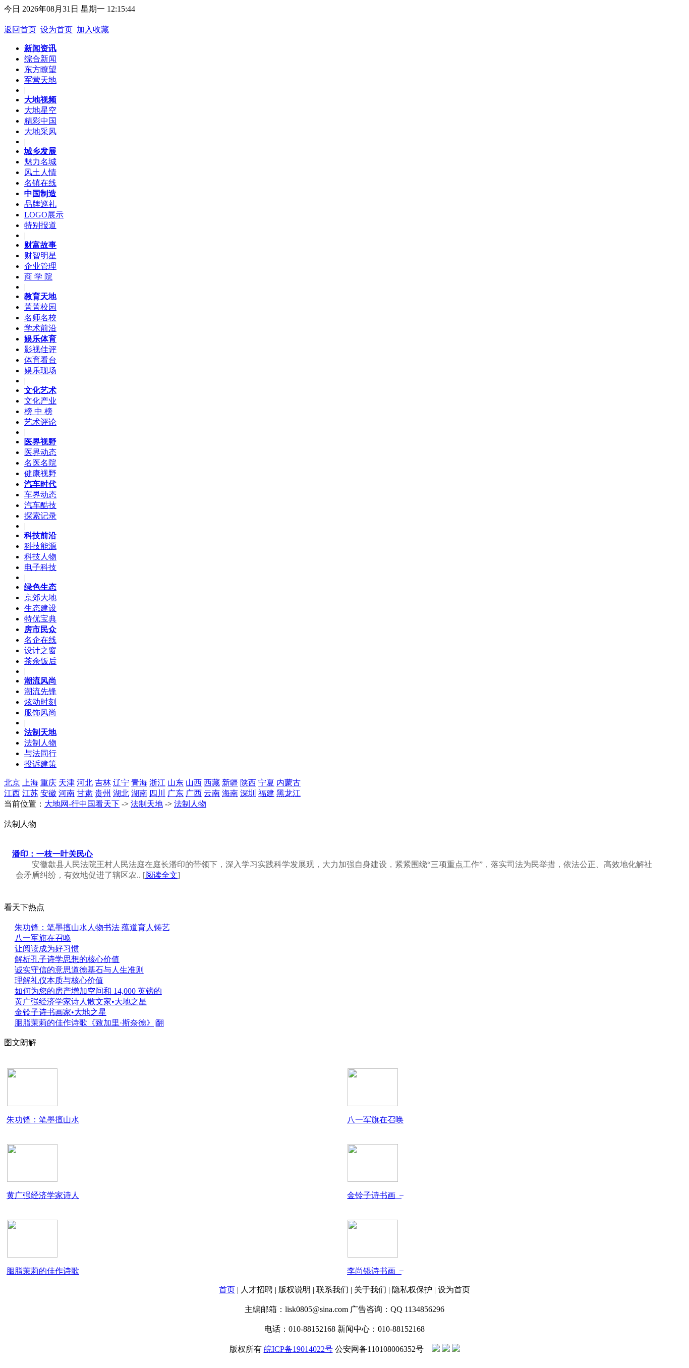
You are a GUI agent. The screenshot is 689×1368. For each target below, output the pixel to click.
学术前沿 (40, 328)
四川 (157, 793)
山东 (175, 782)
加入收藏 (93, 29)
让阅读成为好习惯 (47, 948)
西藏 (212, 782)
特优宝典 (40, 618)
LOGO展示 (44, 214)
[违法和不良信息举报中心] (446, 1349)
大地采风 (40, 131)
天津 (67, 782)
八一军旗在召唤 (43, 938)
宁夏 (266, 782)
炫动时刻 (40, 702)
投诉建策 (40, 764)
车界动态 (40, 494)
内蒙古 (288, 782)
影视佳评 (40, 349)
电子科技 (40, 567)
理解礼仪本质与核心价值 (59, 980)
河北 (85, 782)
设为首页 (56, 29)
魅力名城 (40, 161)
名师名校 (40, 317)
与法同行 (40, 753)
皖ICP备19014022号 (298, 1349)
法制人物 (40, 742)
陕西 (248, 782)
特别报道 (40, 225)
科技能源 (40, 546)
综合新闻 (40, 58)
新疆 (230, 782)
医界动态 (40, 452)
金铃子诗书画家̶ (374, 1195)
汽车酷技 (40, 505)
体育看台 (40, 360)
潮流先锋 (40, 691)
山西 (194, 782)
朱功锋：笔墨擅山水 (43, 1119)
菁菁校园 (40, 307)
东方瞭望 (40, 69)
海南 (230, 793)
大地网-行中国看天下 (82, 804)
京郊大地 (40, 597)
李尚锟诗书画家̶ (374, 1271)
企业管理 (40, 266)
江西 (12, 793)
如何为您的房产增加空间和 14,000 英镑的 (88, 991)
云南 (212, 793)
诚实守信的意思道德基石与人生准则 (79, 969)
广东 (175, 793)
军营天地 (40, 80)
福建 (266, 793)
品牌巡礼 (40, 204)
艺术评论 (40, 422)
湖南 (139, 793)
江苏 (30, 793)
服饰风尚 (40, 712)
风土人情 (40, 172)
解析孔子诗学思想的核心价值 (67, 959)
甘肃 (85, 793)
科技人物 (40, 556)
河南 (67, 793)
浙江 (157, 782)
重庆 (48, 782)
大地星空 (40, 110)
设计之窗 (40, 650)
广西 (194, 793)
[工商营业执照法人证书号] (436, 1349)
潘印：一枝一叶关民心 (52, 853)
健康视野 (40, 473)
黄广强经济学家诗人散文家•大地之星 (81, 1001)
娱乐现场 (40, 370)
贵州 (103, 793)
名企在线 (40, 640)
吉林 (103, 782)
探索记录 (40, 515)
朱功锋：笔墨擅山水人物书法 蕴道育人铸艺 (92, 927)
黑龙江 (288, 793)
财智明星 (40, 255)
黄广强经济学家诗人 (43, 1195)
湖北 (121, 793)
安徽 (48, 793)
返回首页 (20, 29)
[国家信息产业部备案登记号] (456, 1349)
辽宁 (121, 782)
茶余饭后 (40, 661)
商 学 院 (38, 276)
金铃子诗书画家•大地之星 (60, 1012)
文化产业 (40, 400)
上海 (30, 782)
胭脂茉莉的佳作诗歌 (43, 1271)
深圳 (248, 793)
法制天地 (147, 804)
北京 (12, 782)
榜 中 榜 (38, 411)
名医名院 (40, 463)
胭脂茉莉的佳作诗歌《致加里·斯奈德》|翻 (89, 1022)
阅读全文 (161, 875)
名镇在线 (40, 183)
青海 (139, 782)
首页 (227, 1289)
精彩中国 (40, 121)
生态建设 (40, 608)
